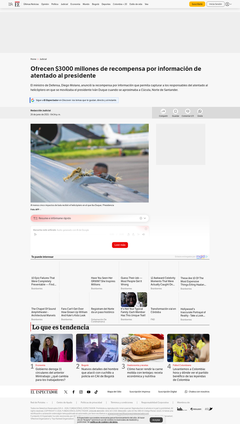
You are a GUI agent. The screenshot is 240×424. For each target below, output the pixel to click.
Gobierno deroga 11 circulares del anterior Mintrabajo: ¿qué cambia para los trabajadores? (52, 380)
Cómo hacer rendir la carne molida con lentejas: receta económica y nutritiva (145, 378)
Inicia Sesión (215, 4)
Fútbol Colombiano (182, 371)
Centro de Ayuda (64, 408)
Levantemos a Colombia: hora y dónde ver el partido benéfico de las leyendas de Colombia (190, 380)
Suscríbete (197, 4)
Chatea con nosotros (199, 397)
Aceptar (156, 419)
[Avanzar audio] (133, 234)
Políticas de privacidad (91, 408)
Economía (40, 371)
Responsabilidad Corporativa (155, 408)
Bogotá (84, 371)
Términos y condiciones (122, 408)
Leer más (120, 245)
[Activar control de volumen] (143, 234)
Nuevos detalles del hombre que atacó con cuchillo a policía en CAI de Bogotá (99, 378)
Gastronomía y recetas (137, 371)
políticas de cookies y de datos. (104, 422)
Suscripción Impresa (139, 397)
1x (138, 234)
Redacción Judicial (41, 110)
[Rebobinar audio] (128, 234)
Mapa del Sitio (114, 397)
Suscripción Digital (167, 397)
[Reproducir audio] (35, 235)
